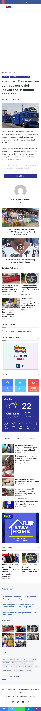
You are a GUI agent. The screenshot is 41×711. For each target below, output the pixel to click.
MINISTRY (28, 666)
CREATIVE (6, 663)
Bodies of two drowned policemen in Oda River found (27, 480)
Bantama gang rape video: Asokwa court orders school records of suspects (26, 458)
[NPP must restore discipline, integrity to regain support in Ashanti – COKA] (11, 303)
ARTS (25, 659)
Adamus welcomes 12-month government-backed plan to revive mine (30, 288)
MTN (36, 666)
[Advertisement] (20, 49)
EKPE (13, 663)
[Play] (18, 366)
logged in (14, 331)
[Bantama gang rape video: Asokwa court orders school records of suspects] (8, 466)
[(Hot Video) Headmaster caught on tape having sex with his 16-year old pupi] (8, 448)
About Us (14, 696)
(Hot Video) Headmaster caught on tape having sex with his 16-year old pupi (26, 447)
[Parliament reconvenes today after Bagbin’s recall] (8, 643)
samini (29, 670)
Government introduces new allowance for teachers (26, 503)
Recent (19, 438)
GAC (19, 663)
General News (15, 77)
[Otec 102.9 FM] (14, 6)
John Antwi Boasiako (20, 199)
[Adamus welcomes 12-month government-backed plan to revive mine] (30, 278)
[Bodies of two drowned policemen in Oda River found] (8, 482)
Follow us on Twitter (10, 677)
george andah (28, 663)
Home (5, 72)
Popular (8, 438)
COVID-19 (32, 696)
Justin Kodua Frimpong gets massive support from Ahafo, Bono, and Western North (30, 303)
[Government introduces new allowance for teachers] (8, 505)
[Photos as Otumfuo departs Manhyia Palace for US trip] (21, 643)
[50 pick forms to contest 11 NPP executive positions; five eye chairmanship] (21, 636)
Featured (12, 72)
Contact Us (23, 696)
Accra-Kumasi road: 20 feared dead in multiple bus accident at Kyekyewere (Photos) (26, 492)
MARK (20, 666)
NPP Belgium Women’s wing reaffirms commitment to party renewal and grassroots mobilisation (10, 570)
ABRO (4, 659)
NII (14, 670)
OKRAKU (21, 670)
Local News (25, 77)
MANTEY (12, 666)
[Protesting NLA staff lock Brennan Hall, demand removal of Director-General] (11, 278)
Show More (20, 176)
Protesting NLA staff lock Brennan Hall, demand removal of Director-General (10, 288)
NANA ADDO (7, 670)
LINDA (5, 666)
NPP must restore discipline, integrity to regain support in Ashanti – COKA (10, 313)
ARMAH (18, 659)
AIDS (11, 659)
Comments (32, 438)
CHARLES (33, 659)
